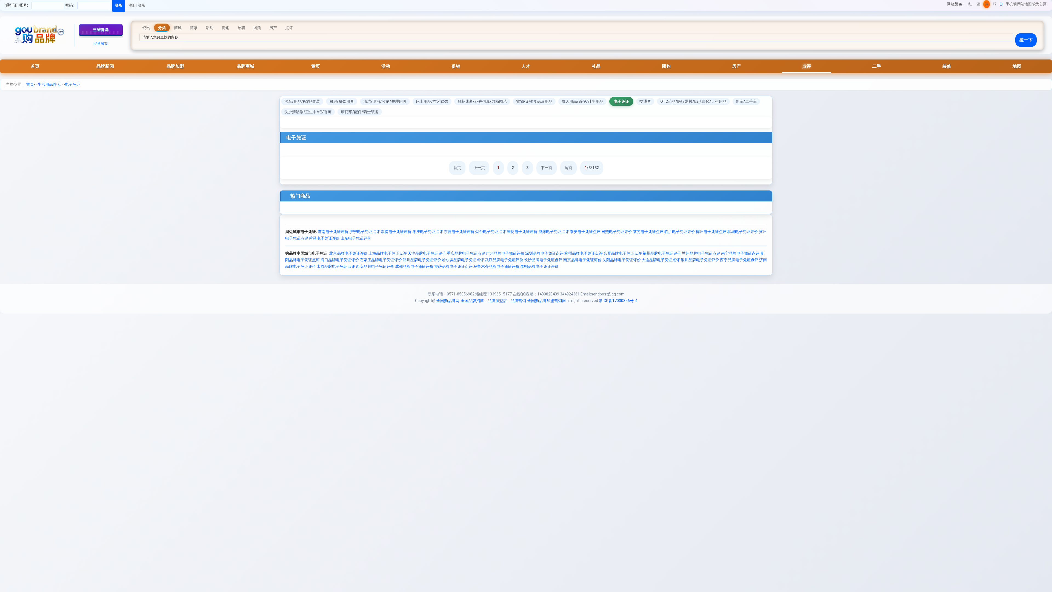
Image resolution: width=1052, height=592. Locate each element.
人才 (526, 66)
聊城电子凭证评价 (742, 231)
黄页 (315, 66)
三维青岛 (101, 29)
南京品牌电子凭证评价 (582, 260)
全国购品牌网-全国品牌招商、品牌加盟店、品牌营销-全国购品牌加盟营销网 (501, 300)
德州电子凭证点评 (711, 231)
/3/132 (592, 168)
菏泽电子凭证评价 (324, 238)
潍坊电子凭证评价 (522, 231)
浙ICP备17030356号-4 (618, 300)
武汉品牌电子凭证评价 (504, 260)
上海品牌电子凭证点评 (387, 253)
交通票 (645, 101)
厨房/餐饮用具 (341, 101)
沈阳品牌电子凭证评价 (621, 260)
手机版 (1011, 4)
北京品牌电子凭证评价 (348, 253)
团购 (666, 66)
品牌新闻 (105, 66)
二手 (876, 66)
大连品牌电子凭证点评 (661, 260)
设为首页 (1039, 4)
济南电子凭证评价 (333, 231)
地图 (1017, 66)
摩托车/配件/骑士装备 (360, 112)
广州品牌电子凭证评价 (505, 253)
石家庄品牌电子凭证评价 (381, 260)
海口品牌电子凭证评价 (340, 260)
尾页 (568, 168)
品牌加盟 (175, 66)
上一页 (479, 168)
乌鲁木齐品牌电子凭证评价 (496, 266)
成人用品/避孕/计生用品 (582, 101)
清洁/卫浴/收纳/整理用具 (385, 101)
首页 (35, 66)
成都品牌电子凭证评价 (414, 266)
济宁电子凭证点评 (364, 231)
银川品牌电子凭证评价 (700, 260)
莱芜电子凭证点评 (648, 231)
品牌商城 (245, 66)
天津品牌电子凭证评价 (427, 253)
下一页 (546, 168)
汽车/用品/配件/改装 (302, 101)
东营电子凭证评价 (459, 231)
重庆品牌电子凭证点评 (466, 253)
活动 (385, 66)
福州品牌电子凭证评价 (662, 253)
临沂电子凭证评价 (679, 231)
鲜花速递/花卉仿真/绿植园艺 (482, 101)
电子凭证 (72, 84)
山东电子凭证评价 (356, 238)
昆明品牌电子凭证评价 (539, 266)
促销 (455, 66)
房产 (736, 66)
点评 (806, 66)
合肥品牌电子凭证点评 (623, 253)
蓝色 (978, 5)
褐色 (986, 5)
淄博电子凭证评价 (396, 231)
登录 (141, 5)
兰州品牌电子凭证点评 (701, 253)
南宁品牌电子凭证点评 (740, 253)
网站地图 (1024, 4)
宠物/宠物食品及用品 (534, 101)
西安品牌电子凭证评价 (375, 266)
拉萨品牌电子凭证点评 (453, 266)
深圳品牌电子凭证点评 (544, 253)
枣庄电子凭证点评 (427, 231)
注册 (132, 5)
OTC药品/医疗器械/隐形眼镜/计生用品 (693, 101)
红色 (970, 5)
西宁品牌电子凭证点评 (739, 260)
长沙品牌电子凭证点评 (543, 260)
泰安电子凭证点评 (585, 231)
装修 (946, 66)
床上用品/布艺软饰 (432, 101)
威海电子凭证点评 (553, 231)
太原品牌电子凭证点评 (336, 266)
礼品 (596, 66)
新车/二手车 (746, 101)
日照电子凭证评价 (616, 231)
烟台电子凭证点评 (490, 231)
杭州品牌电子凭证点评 (583, 253)
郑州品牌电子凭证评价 (422, 260)
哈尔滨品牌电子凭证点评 (463, 260)
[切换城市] (100, 43)
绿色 (995, 5)
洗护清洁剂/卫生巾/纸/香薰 (307, 112)
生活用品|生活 (49, 84)
